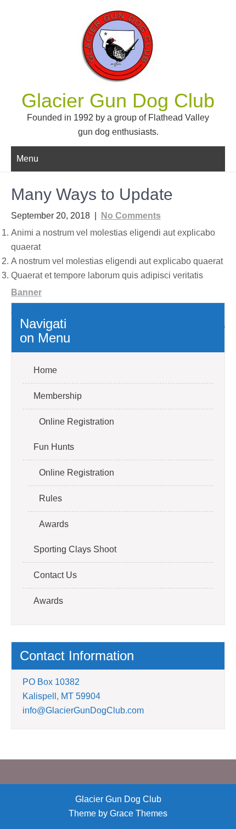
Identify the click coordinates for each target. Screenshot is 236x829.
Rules (50, 498)
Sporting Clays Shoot (74, 549)
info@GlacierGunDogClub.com (83, 710)
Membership (57, 396)
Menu (27, 158)
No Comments (131, 215)
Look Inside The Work (56, 309)
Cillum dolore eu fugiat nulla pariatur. (148, 323)
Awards (54, 524)
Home (45, 370)
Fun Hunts (53, 446)
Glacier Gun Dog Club (118, 100)
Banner (26, 292)
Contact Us (55, 575)
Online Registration (76, 421)
